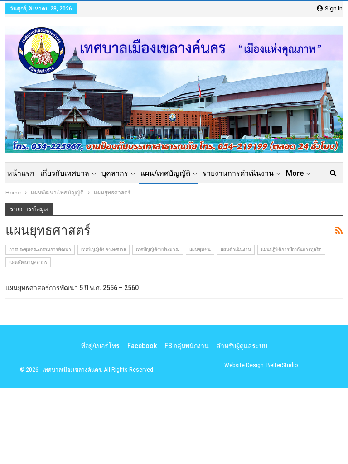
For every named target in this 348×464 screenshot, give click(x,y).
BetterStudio (282, 365)
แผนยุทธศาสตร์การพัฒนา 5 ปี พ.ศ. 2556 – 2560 (72, 287)
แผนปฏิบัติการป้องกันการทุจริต (291, 249)
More (295, 173)
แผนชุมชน (200, 249)
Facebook (142, 345)
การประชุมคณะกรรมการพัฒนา (40, 249)
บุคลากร (115, 173)
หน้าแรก (20, 173)
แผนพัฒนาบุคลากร (28, 262)
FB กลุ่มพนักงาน (186, 345)
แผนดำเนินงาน (236, 249)
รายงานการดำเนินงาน (238, 173)
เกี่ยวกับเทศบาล (64, 173)
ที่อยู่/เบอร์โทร (100, 345)
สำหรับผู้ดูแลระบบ (242, 345)
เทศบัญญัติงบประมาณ (157, 249)
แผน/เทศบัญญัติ (165, 173)
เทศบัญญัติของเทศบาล (103, 249)
